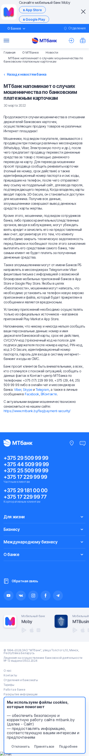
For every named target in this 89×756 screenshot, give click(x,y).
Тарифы (9, 685)
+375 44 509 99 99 (26, 464)
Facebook (32, 394)
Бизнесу (12, 529)
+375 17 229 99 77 (25, 497)
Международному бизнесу (31, 542)
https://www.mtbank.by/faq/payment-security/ (37, 411)
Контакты (10, 675)
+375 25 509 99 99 (26, 470)
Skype (27, 389)
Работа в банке (14, 689)
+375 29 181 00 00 (25, 490)
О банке (11, 554)
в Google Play (34, 19)
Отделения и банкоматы (21, 680)
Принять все (44, 746)
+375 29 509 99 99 (26, 458)
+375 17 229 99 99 (25, 477)
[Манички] (82, 40)
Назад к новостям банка (27, 74)
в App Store (32, 10)
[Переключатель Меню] (6, 40)
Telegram (42, 389)
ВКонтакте (49, 394)
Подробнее (68, 746)
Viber (17, 389)
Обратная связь (25, 581)
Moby (26, 621)
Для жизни (14, 517)
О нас (7, 670)
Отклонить (20, 746)
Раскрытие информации (20, 694)
